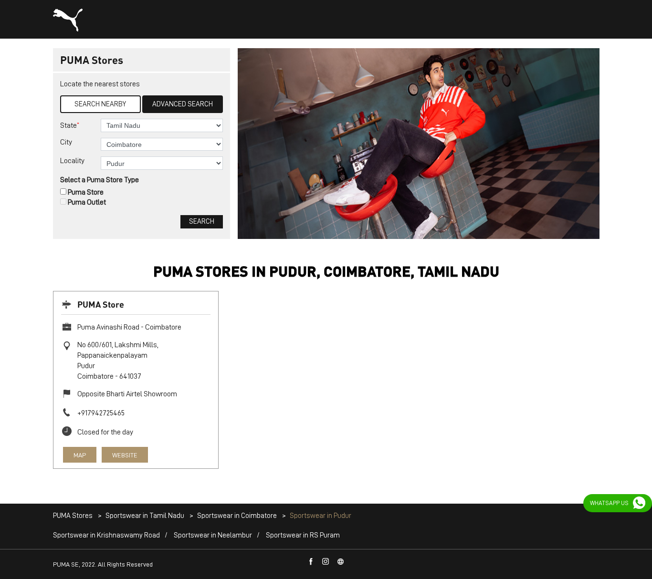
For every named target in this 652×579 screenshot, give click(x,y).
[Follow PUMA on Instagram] (326, 562)
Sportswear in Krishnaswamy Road (106, 535)
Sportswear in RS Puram (303, 535)
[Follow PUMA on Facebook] (311, 562)
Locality (72, 161)
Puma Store (86, 192)
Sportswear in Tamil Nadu (144, 515)
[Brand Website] (340, 562)
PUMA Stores (73, 515)
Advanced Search (182, 104)
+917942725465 (101, 413)
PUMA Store (100, 304)
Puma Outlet (87, 202)
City (66, 142)
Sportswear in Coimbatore (237, 515)
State (69, 125)
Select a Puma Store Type (99, 180)
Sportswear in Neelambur (213, 535)
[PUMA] (68, 20)
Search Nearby (100, 104)
